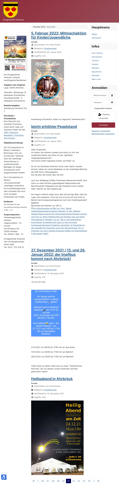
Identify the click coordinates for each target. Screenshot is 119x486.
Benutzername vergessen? (103, 134)
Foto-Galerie (97, 53)
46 (42, 481)
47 (48, 481)
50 (63, 481)
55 (89, 481)
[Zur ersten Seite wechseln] (33, 481)
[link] (59, 224)
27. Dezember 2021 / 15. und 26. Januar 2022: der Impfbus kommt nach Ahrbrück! (58, 254)
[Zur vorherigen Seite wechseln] (38, 481)
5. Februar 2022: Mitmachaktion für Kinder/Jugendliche (58, 35)
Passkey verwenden (104, 116)
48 (53, 481)
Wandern (95, 68)
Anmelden (103, 125)
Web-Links (96, 79)
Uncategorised (50, 48)
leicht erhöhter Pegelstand (54, 126)
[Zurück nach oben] (115, 481)
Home (94, 34)
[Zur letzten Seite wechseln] (98, 481)
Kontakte (95, 75)
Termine (95, 60)
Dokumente (97, 57)
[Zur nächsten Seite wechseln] (94, 481)
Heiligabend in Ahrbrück (52, 379)
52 (73, 481)
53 (79, 481)
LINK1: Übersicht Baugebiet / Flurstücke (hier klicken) (14, 135)
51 (68, 481)
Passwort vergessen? (101, 131)
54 (84, 481)
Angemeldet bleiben (103, 108)
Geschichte (96, 72)
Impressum (96, 38)
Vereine (95, 64)
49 (58, 481)
